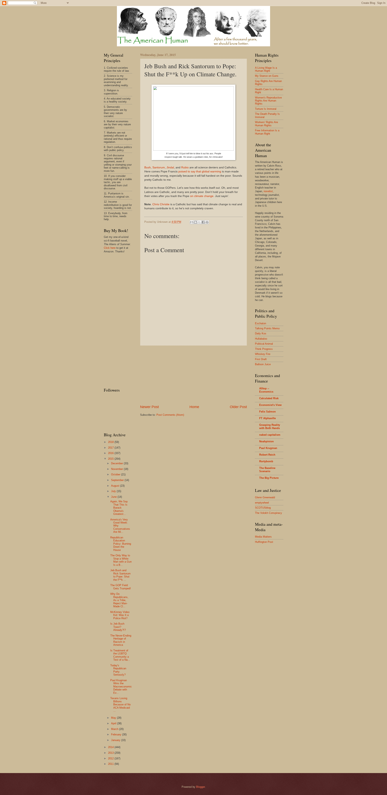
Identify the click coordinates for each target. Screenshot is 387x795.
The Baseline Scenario (267, 469)
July (114, 491)
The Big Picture (269, 477)
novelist (268, 191)
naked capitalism (269, 434)
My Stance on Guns (266, 75)
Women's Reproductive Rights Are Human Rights (268, 100)
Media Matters (263, 536)
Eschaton (260, 323)
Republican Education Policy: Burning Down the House (120, 543)
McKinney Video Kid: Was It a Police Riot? (119, 615)
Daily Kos (260, 333)
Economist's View (270, 404)
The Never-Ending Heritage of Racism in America (120, 640)
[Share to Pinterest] (207, 222)
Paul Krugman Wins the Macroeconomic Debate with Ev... (121, 686)
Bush (147, 167)
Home (194, 407)
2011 (111, 763)
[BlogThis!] (196, 222)
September (118, 480)
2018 (111, 442)
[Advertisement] (193, 375)
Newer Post (149, 407)
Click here (109, 247)
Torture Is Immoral (265, 108)
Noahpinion (266, 441)
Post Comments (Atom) (170, 414)
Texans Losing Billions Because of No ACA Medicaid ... (120, 704)
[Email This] (192, 222)
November (117, 469)
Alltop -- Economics (266, 390)
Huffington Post (264, 541)
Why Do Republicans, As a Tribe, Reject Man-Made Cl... (119, 600)
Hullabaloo (261, 338)
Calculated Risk (269, 398)
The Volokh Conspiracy (268, 512)
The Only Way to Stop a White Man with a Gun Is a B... (121, 560)
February (116, 734)
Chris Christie (161, 204)
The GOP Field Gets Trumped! (120, 587)
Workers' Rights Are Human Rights (266, 124)
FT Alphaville (267, 418)
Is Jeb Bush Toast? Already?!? (118, 626)
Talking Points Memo (267, 328)
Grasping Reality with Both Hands (269, 426)
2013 (111, 752)
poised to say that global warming (199, 171)
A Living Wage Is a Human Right (266, 69)
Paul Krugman (268, 448)
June (114, 496)
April (114, 723)
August (115, 485)
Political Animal (264, 343)
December (117, 463)
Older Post (238, 407)
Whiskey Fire (262, 354)
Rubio (185, 167)
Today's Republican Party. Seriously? (118, 670)
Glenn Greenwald (265, 497)
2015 (111, 458)
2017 (111, 447)
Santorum (158, 167)
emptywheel (262, 502)
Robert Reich (267, 454)
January (116, 740)
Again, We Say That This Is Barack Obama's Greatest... (119, 507)
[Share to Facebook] (203, 222)
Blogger (200, 786)
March (115, 729)
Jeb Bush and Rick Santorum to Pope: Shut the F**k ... (120, 575)
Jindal (170, 167)
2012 (111, 758)
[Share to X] (199, 222)
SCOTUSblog (263, 507)
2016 (111, 453)
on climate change (201, 196)
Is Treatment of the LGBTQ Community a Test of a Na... (120, 655)
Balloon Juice (263, 364)
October (116, 474)
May (114, 717)
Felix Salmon (267, 411)
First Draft (261, 359)
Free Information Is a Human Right (267, 132)
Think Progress (264, 348)
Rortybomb (266, 461)
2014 (111, 747)
